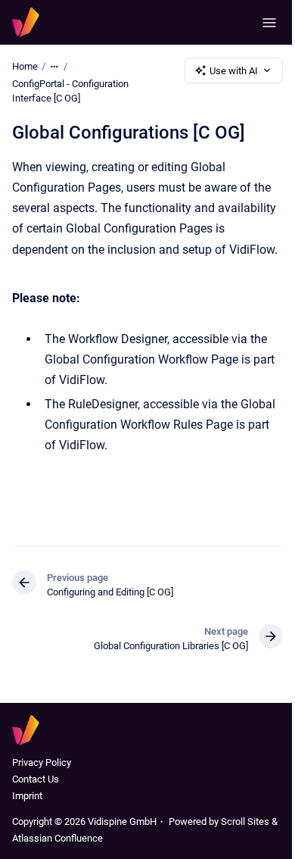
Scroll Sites (245, 821)
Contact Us (35, 779)
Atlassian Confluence (57, 838)
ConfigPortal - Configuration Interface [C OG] (70, 91)
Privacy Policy (41, 762)
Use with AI (234, 71)
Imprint (27, 795)
